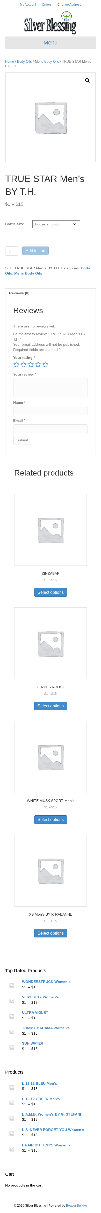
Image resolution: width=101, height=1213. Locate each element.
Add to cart (35, 251)
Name (19, 402)
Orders (47, 4)
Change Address (69, 4)
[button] (87, 80)
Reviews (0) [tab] (19, 293)
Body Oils (24, 61)
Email (19, 420)
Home (9, 61)
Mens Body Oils (47, 61)
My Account (28, 4)
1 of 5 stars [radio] (16, 364)
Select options (51, 592)
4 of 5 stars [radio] (38, 364)
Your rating (24, 357)
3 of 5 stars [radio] (31, 364)
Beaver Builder (76, 1205)
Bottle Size (14, 224)
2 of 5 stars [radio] (23, 364)
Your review (24, 374)
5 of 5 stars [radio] (45, 364)
